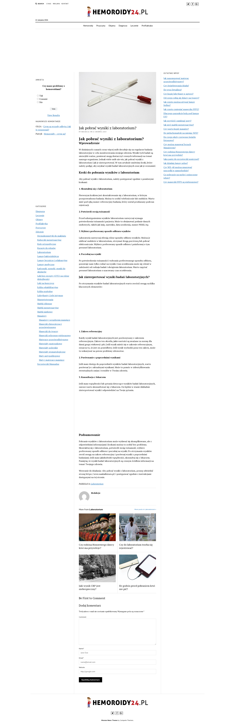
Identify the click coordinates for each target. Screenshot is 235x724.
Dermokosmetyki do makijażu (51, 235)
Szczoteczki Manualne (48, 364)
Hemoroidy (88, 25)
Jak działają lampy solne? (175, 163)
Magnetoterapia (45, 299)
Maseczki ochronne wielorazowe (55, 335)
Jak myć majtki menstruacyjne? (178, 124)
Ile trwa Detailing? (172, 89)
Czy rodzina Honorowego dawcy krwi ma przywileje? (96, 546)
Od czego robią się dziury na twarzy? (181, 97)
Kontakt (65, 4)
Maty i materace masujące (51, 359)
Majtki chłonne (44, 303)
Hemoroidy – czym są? (55, 133)
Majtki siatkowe (44, 311)
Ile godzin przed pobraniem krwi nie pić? (137, 587)
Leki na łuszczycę (45, 283)
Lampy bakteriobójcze (48, 256)
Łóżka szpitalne (45, 291)
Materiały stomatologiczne (52, 351)
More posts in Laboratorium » (145, 509)
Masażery (42, 315)
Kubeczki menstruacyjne (49, 239)
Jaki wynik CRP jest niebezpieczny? (89, 587)
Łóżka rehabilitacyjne (47, 287)
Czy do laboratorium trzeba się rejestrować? (136, 546)
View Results (53, 115)
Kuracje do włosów (46, 248)
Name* (81, 649)
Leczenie (134, 25)
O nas (48, 4)
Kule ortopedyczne (46, 244)
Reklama (56, 4)
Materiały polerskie (48, 347)
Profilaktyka (147, 25)
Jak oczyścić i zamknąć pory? (177, 120)
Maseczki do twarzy (48, 331)
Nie (41, 102)
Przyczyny (100, 25)
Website (82, 667)
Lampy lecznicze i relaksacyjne (52, 260)
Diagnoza (123, 25)
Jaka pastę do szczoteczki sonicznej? (181, 159)
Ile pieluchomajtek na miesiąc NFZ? (180, 132)
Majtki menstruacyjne (48, 307)
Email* (81, 658)
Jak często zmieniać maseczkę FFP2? (181, 109)
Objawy (112, 25)
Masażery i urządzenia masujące (54, 319)
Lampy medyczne (45, 264)
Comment (82, 617)
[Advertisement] (117, 50)
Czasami (43, 98)
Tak (41, 95)
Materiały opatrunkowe (50, 343)
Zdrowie (40, 231)
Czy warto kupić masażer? (176, 128)
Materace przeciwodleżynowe (53, 339)
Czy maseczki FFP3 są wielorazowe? (180, 181)
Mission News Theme (109, 720)
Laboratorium (44, 252)
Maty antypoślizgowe (49, 355)
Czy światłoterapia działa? (176, 85)
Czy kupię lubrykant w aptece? (178, 93)
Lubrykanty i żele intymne (50, 295)
